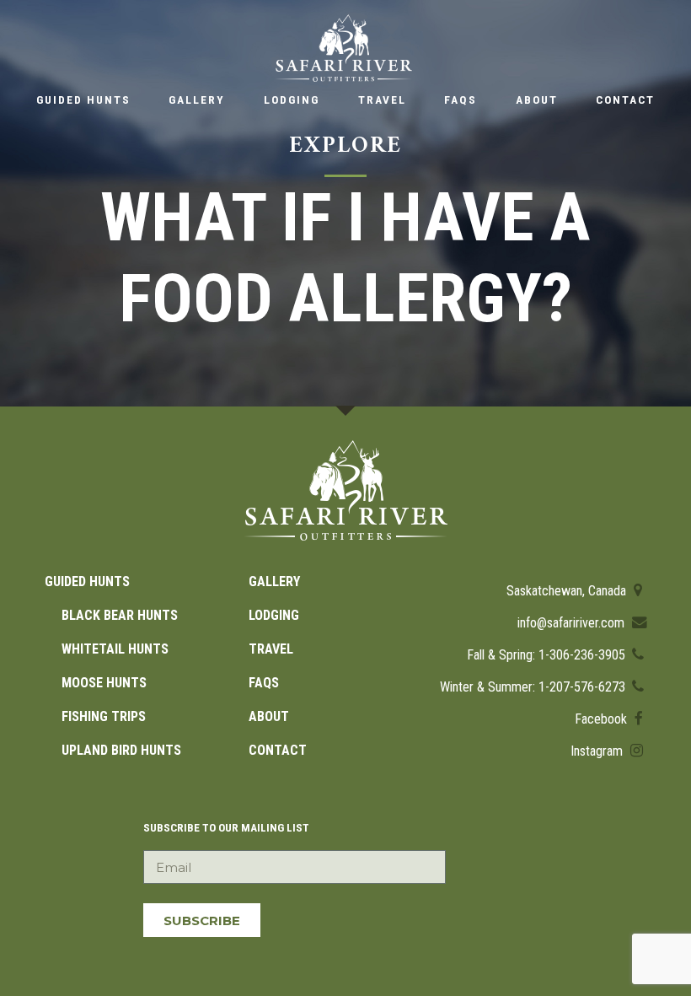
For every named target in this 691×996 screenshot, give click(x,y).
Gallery (197, 99)
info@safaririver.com (572, 623)
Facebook (602, 719)
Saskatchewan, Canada (567, 591)
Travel (382, 99)
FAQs (460, 99)
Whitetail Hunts (115, 649)
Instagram (598, 751)
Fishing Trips (104, 716)
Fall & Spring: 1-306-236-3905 (548, 655)
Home (343, 48)
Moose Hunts (104, 683)
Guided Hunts (83, 99)
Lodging (291, 99)
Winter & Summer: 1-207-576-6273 (534, 687)
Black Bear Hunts (120, 615)
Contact (625, 99)
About (537, 99)
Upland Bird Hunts (121, 750)
